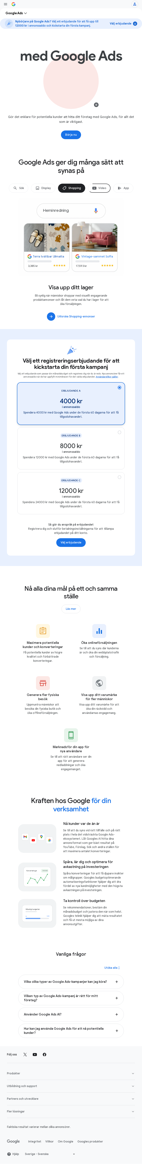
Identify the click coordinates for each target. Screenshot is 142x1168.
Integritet (34, 1141)
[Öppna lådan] (5, 4)
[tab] (18, 188)
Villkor (49, 1141)
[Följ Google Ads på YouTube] (35, 1054)
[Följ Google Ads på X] (25, 1054)
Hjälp (15, 1154)
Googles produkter (90, 1141)
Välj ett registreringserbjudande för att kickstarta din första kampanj (71, 364)
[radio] (71, 404)
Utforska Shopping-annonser (76, 316)
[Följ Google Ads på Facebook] (44, 1054)
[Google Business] (13, 4)
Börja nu (71, 135)
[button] (71, 982)
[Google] (13, 1141)
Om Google (65, 1141)
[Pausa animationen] (96, 105)
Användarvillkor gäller (107, 376)
